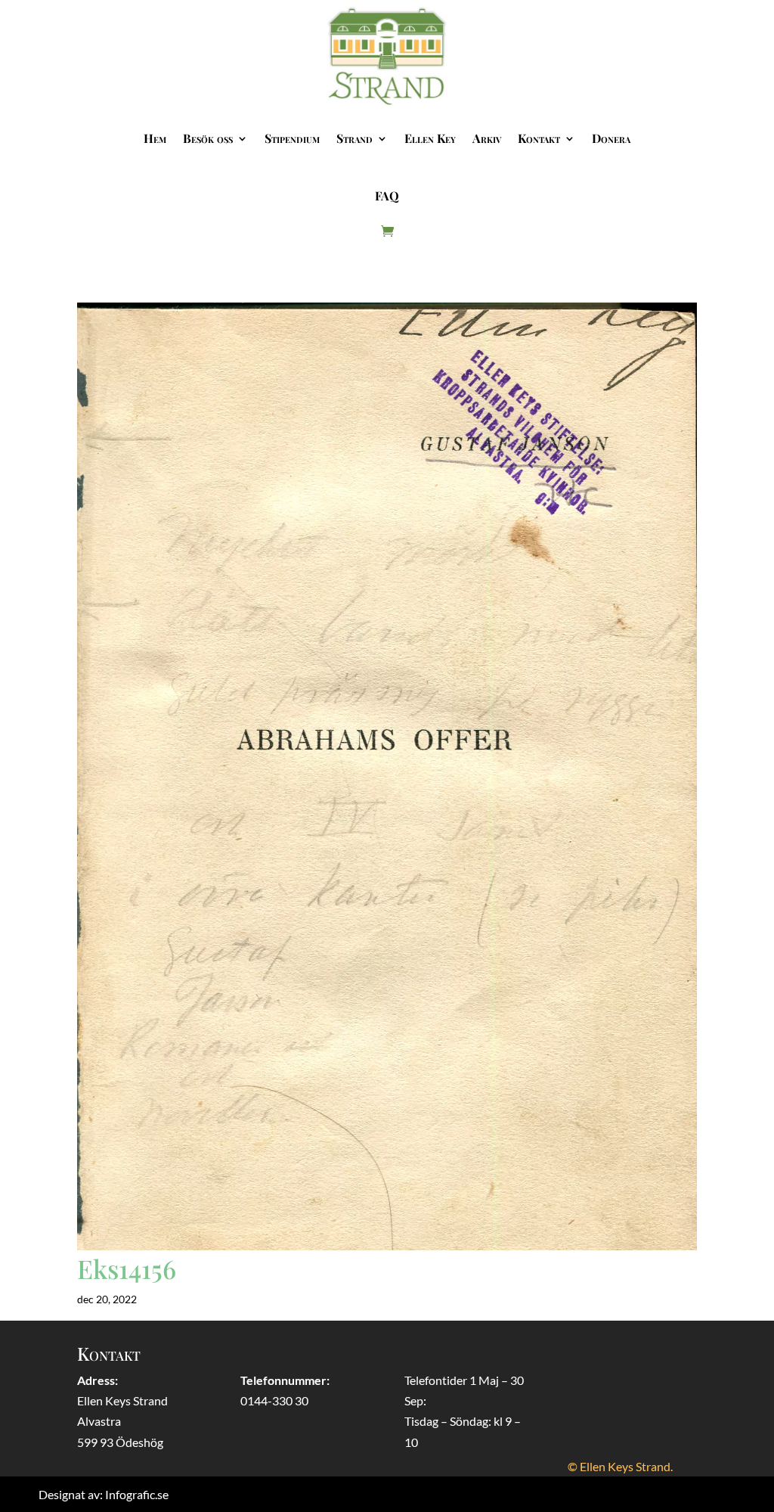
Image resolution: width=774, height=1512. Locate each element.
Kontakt (539, 138)
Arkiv (486, 138)
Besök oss (208, 138)
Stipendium (292, 138)
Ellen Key (430, 138)
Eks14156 (126, 1268)
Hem (155, 138)
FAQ (387, 195)
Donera (611, 138)
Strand (354, 138)
